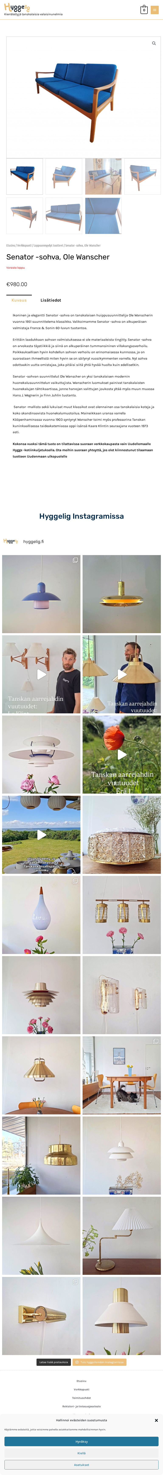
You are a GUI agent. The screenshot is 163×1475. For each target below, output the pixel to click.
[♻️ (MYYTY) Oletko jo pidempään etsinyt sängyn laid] (41, 1316)
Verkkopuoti (24, 245)
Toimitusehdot (81, 1397)
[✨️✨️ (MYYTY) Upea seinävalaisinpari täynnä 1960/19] (122, 995)
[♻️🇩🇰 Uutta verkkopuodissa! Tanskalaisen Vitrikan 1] (122, 835)
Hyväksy (82, 1441)
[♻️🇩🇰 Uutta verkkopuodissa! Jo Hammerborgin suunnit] (41, 1075)
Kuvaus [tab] (19, 300)
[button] (156, 1420)
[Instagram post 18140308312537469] (41, 835)
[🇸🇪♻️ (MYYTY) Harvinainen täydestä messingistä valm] (122, 594)
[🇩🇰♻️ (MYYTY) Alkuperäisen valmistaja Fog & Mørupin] (41, 1236)
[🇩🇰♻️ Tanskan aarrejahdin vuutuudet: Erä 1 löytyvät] (122, 754)
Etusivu (10, 245)
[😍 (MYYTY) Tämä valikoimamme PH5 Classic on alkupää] (41, 754)
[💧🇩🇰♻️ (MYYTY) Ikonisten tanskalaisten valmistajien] (41, 915)
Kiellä (81, 1453)
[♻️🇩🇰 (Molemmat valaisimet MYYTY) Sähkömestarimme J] (122, 674)
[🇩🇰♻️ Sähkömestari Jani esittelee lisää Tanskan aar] (41, 674)
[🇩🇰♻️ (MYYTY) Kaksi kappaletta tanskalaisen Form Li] (41, 594)
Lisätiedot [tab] (51, 300)
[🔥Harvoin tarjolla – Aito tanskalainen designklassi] (41, 995)
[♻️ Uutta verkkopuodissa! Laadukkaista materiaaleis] (122, 915)
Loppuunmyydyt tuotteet (48, 245)
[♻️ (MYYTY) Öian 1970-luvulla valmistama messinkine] (122, 1236)
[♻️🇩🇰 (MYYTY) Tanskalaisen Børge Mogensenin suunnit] (122, 1075)
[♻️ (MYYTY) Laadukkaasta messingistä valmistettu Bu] (41, 1156)
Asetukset (81, 1465)
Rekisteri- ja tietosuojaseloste (81, 1406)
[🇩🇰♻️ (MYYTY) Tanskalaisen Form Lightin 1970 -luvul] (122, 1156)
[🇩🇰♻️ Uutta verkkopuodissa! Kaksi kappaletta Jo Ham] (122, 1316)
